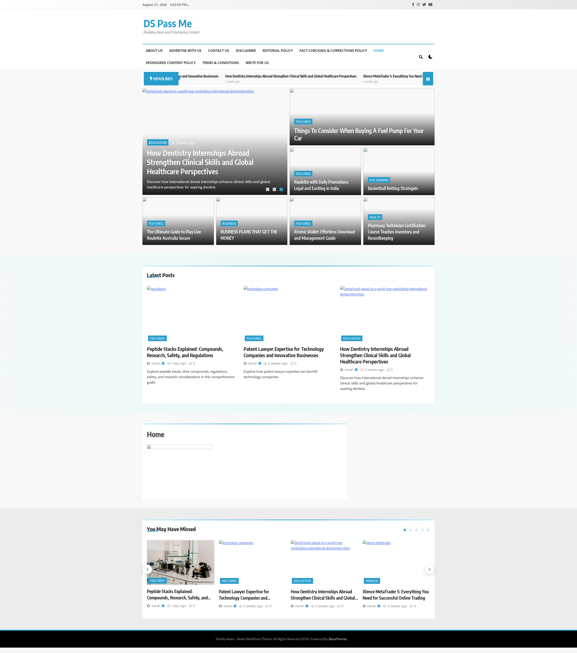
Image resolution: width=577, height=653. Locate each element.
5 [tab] (428, 530)
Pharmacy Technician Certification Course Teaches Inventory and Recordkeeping (397, 232)
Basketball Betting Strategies (393, 188)
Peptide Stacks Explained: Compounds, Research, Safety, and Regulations (185, 352)
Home (379, 50)
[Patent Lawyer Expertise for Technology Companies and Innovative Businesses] (289, 314)
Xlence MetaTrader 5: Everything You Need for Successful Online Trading (384, 76)
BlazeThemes (338, 639)
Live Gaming (379, 180)
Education (158, 143)
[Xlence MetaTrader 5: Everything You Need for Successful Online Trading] (396, 562)
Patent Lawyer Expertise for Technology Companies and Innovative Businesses (284, 352)
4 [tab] (422, 530)
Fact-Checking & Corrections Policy (333, 50)
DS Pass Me (168, 23)
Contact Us (218, 50)
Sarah (155, 363)
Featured (303, 122)
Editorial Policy (278, 50)
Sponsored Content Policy (171, 62)
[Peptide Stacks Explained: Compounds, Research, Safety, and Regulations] (192, 314)
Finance (372, 581)
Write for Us (257, 62)
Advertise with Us (185, 50)
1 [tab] (268, 190)
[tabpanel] (214, 142)
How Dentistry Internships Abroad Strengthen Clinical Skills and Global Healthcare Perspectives (262, 76)
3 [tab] (281, 190)
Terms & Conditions (220, 62)
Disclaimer (246, 50)
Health (375, 217)
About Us (154, 50)
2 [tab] (275, 190)
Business (229, 223)
